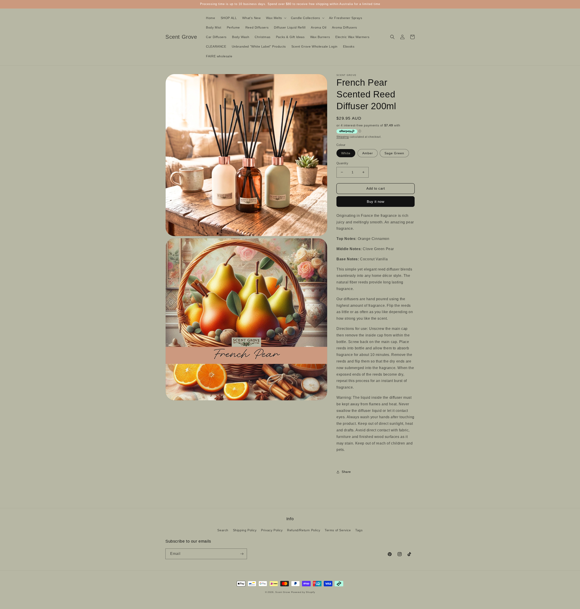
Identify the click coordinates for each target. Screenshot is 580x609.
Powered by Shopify (303, 592)
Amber (367, 153)
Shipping (342, 136)
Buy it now (375, 201)
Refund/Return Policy (303, 530)
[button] (275, 18)
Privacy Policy (272, 530)
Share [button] (346, 472)
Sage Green (394, 153)
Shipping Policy (245, 530)
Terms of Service (338, 530)
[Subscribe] (242, 554)
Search (222, 530)
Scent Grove (282, 592)
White (345, 153)
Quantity (342, 163)
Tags (358, 530)
